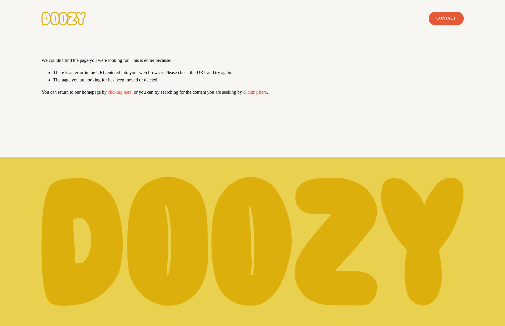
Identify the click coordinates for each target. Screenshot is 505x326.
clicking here (120, 92)
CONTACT (446, 18)
